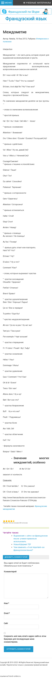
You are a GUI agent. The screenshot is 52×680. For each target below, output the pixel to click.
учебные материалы (38, 3)
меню (8, 3)
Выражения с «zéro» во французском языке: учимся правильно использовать (31, 539)
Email (7, 613)
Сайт (6, 623)
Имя (6, 603)
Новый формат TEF (22, 544)
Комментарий (10, 571)
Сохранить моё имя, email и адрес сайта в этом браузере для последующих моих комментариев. (25, 639)
